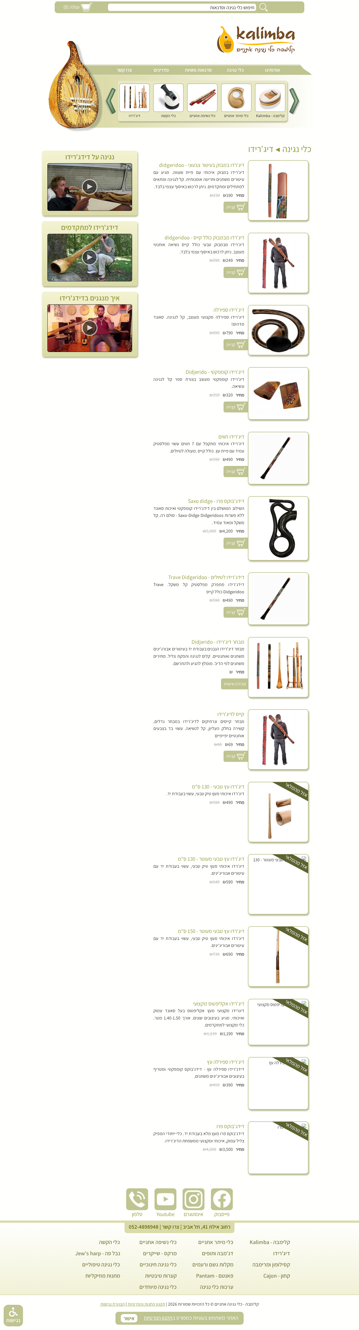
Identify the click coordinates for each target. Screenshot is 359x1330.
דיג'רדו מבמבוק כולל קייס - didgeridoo (204, 237)
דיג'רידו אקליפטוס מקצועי (218, 1003)
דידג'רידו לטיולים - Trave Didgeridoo (206, 577)
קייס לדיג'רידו (230, 714)
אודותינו (272, 70)
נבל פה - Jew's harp (97, 1253)
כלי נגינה (235, 70)
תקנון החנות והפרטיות (146, 1304)
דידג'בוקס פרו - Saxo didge (216, 501)
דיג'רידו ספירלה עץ (225, 1061)
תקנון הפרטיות (158, 1317)
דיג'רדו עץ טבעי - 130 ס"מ (218, 786)
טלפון (137, 1214)
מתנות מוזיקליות (102, 1275)
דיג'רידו (260, 149)
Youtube (165, 1214)
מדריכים (161, 70)
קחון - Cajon (276, 1275)
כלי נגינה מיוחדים (158, 1287)
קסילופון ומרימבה (271, 1264)
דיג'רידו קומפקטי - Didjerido (215, 371)
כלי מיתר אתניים (215, 1242)
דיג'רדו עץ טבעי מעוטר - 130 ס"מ (211, 858)
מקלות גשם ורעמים (212, 1264)
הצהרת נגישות (112, 1304)
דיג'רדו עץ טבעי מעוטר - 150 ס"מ (211, 931)
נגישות (13, 1320)
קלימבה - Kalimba (270, 1242)
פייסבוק (221, 1214)
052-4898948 (143, 1226)
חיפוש (263, 7)
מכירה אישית (235, 684)
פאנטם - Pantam (214, 1275)
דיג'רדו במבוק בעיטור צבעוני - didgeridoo (201, 165)
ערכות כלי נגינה (216, 1287)
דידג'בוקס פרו (230, 1126)
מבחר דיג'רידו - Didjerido (218, 641)
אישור (129, 1318)
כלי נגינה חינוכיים (158, 1264)
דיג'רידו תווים (231, 436)
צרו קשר (124, 70)
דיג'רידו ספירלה (228, 309)
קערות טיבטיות (161, 1275)
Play (90, 187)
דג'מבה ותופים (217, 1253)
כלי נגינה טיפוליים (101, 1264)
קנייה (230, 207)
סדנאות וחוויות (198, 70)
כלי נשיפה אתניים (158, 1242)
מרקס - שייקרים (160, 1253)
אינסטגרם (193, 1214)
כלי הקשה (109, 1242)
